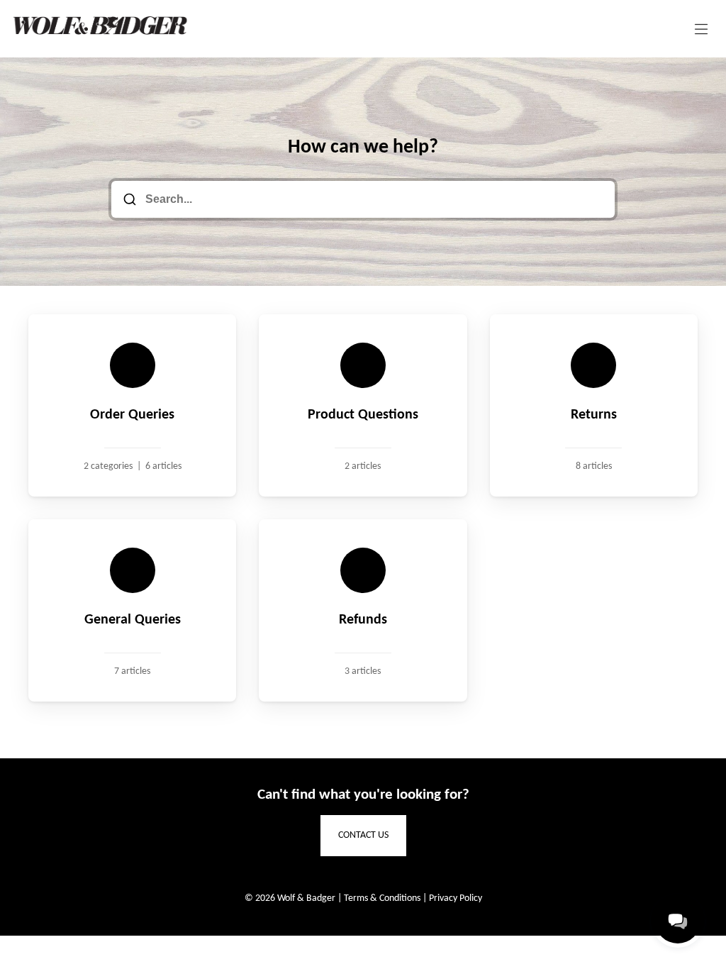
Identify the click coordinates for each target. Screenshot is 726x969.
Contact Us (363, 835)
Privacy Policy (455, 898)
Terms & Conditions (382, 898)
